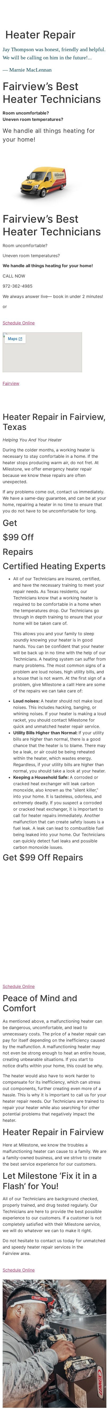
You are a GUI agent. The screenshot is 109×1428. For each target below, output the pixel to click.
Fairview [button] (11, 383)
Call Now (12, 150)
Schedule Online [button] (19, 323)
